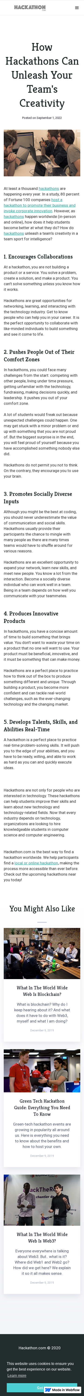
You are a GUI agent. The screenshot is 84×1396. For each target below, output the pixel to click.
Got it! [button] (42, 1387)
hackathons (49, 188)
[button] (77, 8)
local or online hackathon (36, 863)
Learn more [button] (16, 1376)
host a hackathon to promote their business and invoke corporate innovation (40, 205)
